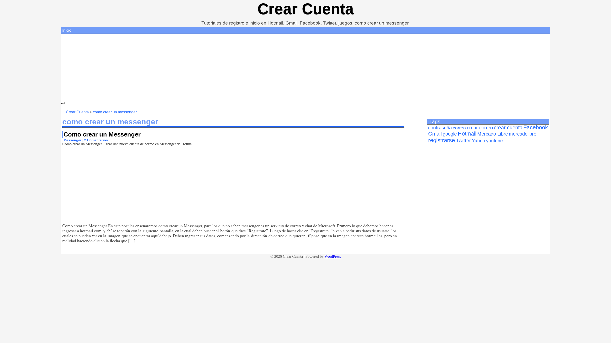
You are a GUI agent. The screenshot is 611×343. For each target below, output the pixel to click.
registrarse (441, 140)
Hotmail (467, 134)
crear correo (480, 127)
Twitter (463, 140)
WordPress (333, 256)
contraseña (440, 127)
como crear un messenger (115, 112)
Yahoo (478, 140)
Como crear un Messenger (102, 134)
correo (459, 127)
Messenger (72, 140)
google (450, 133)
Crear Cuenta (306, 8)
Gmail (435, 134)
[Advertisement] (204, 67)
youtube (494, 140)
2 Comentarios (96, 140)
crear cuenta (508, 128)
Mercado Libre (492, 133)
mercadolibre (522, 133)
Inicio (66, 30)
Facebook (535, 127)
